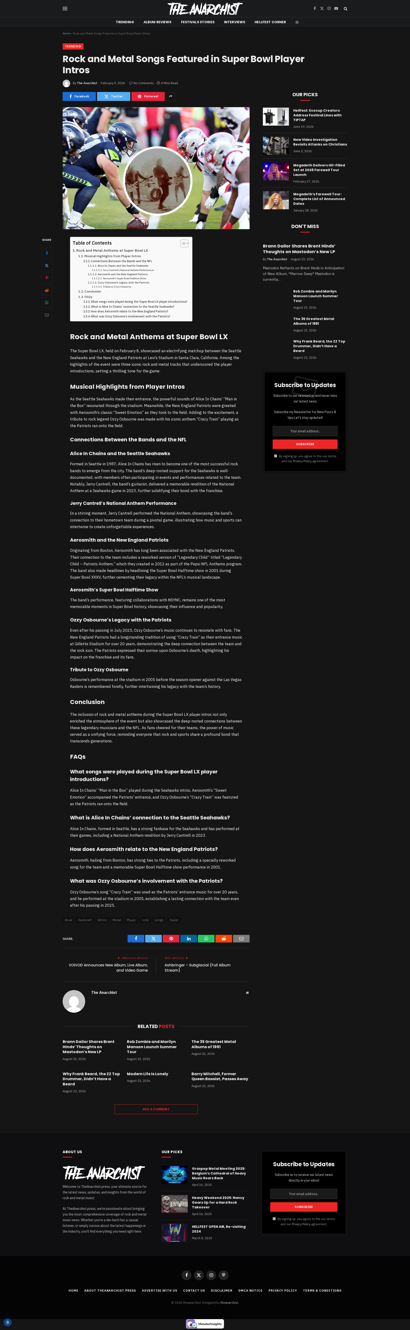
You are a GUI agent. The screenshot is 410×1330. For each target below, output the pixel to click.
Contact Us (194, 1291)
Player (131, 920)
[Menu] (65, 8)
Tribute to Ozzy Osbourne (117, 286)
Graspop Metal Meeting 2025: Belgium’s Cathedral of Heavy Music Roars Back (219, 1173)
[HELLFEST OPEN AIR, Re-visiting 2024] (175, 1233)
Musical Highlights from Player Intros (112, 256)
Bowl (68, 920)
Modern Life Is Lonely (147, 1074)
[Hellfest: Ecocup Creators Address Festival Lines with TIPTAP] (276, 117)
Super (174, 920)
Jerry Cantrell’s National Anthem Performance (128, 270)
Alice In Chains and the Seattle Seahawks (123, 265)
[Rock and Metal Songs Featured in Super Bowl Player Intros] (156, 168)
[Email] (46, 314)
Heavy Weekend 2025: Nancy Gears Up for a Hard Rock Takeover (218, 1202)
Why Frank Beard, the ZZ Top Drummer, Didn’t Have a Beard (91, 1079)
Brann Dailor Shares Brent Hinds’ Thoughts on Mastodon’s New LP (89, 1047)
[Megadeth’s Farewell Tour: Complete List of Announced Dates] (276, 200)
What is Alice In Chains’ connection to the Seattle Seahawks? (132, 306)
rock (145, 920)
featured (85, 920)
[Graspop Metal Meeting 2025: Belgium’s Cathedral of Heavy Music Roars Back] (175, 1175)
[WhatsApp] (46, 302)
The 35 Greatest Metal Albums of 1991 (213, 1044)
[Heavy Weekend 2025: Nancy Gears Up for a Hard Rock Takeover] (175, 1204)
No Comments (144, 83)
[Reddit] (46, 290)
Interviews (234, 22)
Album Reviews (158, 22)
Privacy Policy (302, 461)
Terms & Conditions (322, 1291)
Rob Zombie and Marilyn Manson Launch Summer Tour (152, 1047)
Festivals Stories (197, 22)
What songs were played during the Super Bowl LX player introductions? (139, 301)
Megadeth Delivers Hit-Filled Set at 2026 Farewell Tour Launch (319, 170)
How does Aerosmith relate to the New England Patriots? (129, 311)
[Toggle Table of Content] (182, 243)
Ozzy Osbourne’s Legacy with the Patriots (123, 282)
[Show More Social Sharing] (170, 96)
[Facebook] (46, 253)
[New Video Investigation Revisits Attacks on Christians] (276, 146)
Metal (117, 920)
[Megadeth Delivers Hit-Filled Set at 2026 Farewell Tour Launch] (276, 171)
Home (66, 33)
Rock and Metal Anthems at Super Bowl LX (112, 250)
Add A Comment (156, 1109)
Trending (125, 22)
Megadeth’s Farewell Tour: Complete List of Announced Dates (319, 199)
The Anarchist (87, 83)
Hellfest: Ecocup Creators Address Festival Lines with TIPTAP (317, 115)
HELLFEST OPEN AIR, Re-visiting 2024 (219, 1229)
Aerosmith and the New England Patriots (123, 274)
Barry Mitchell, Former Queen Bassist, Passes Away (219, 1076)
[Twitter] (46, 265)
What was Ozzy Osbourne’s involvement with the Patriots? (130, 316)
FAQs (88, 297)
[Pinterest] (46, 277)
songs (159, 920)
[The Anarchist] (205, 8)
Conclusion (92, 291)
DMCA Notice (250, 1291)
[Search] (345, 8)
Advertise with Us (159, 1291)
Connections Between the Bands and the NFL (121, 261)
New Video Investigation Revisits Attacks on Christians (320, 142)
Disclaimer (222, 1291)
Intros (102, 920)
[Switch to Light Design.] (296, 22)
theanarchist (229, 1303)
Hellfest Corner (270, 22)
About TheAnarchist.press (110, 1291)
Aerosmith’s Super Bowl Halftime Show (124, 278)
